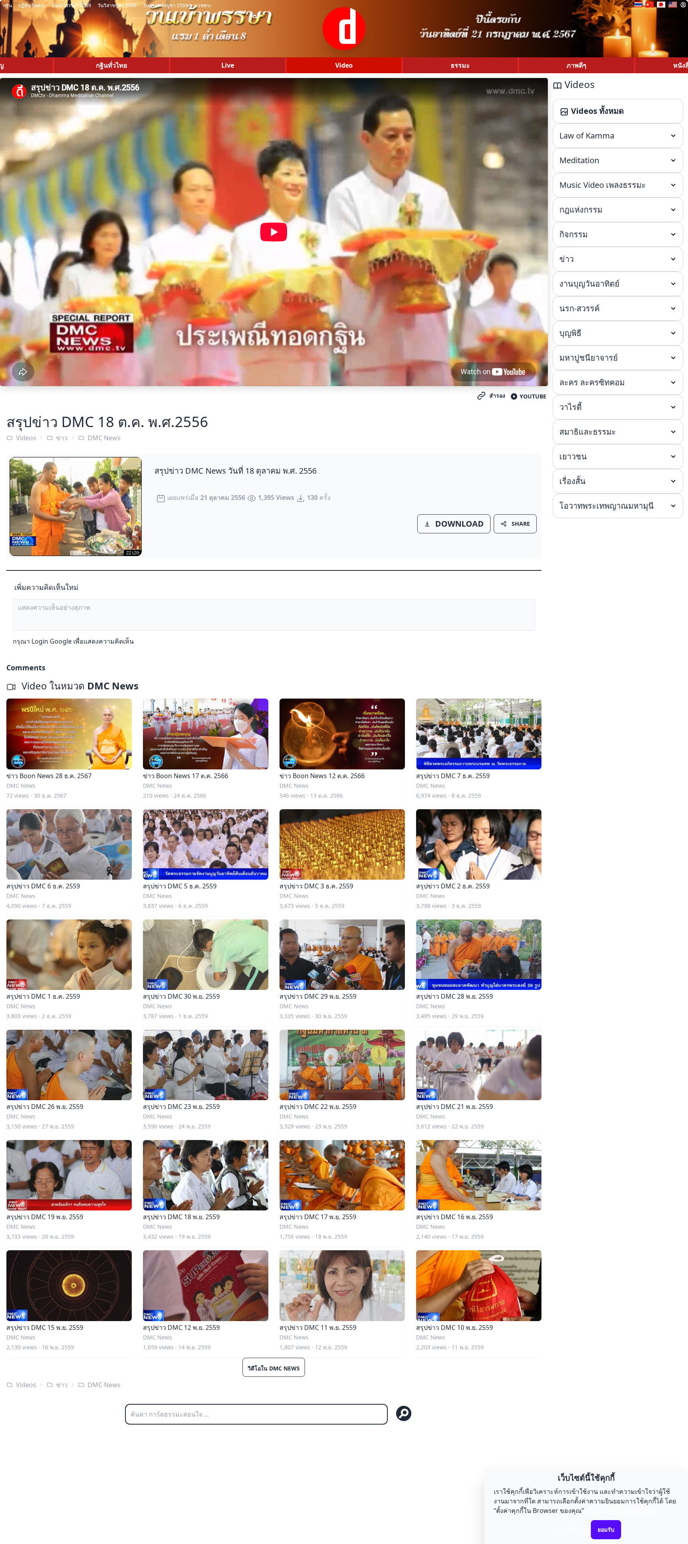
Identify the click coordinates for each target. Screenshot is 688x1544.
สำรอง (497, 395)
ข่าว (62, 437)
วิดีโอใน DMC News (274, 1368)
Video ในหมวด (79, 685)
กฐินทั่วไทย (111, 65)
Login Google (51, 641)
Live (227, 65)
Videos (26, 437)
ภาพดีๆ (576, 65)
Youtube (533, 396)
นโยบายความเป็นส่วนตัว (620, 1510)
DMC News (104, 437)
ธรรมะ (460, 65)
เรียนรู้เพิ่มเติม (570, 1529)
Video (344, 65)
